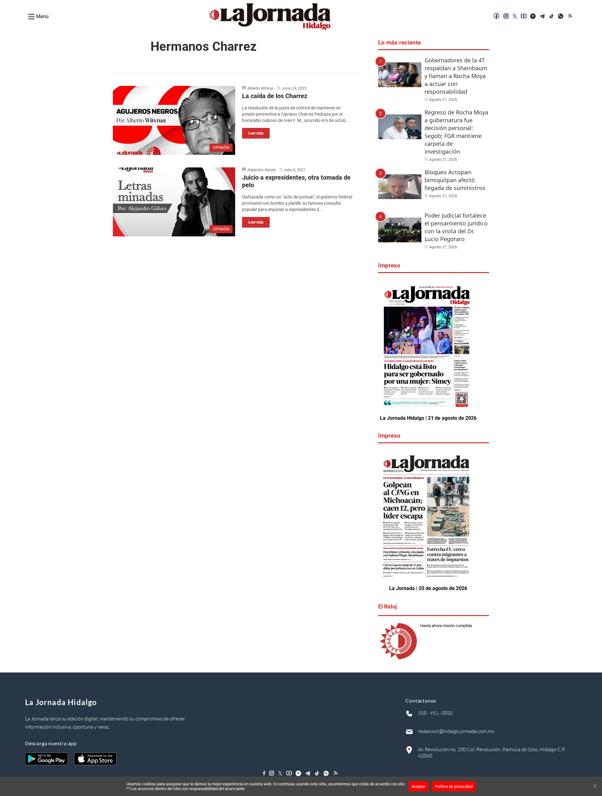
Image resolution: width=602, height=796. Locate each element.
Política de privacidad (454, 786)
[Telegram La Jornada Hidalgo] (542, 16)
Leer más (255, 133)
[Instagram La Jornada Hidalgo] (506, 16)
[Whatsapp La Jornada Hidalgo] (561, 16)
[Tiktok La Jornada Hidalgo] (552, 16)
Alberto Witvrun (260, 88)
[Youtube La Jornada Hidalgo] (523, 16)
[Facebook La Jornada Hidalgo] (497, 16)
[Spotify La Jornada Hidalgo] (533, 16)
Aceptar (418, 786)
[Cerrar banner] (595, 786)
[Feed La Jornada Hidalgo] (571, 16)
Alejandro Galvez (261, 170)
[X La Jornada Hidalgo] (514, 16)
